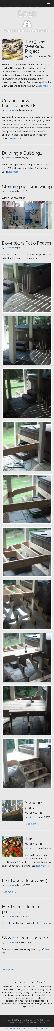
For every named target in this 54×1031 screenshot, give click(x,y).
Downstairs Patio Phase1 (26, 243)
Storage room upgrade (25, 937)
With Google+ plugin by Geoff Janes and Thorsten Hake (27, 1028)
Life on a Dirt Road (27, 9)
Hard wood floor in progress (20, 909)
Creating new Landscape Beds (19, 103)
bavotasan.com (38, 1022)
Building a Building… (22, 153)
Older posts (8, 969)
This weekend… (35, 841)
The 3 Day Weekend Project (35, 46)
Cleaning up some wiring (27, 186)
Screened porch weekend (34, 807)
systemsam (32, 56)
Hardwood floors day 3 (25, 880)
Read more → (44, 85)
